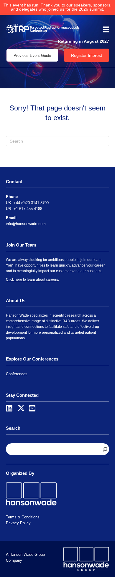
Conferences (16, 374)
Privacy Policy (18, 523)
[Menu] (104, 29)
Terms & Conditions (23, 517)
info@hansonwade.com (26, 223)
